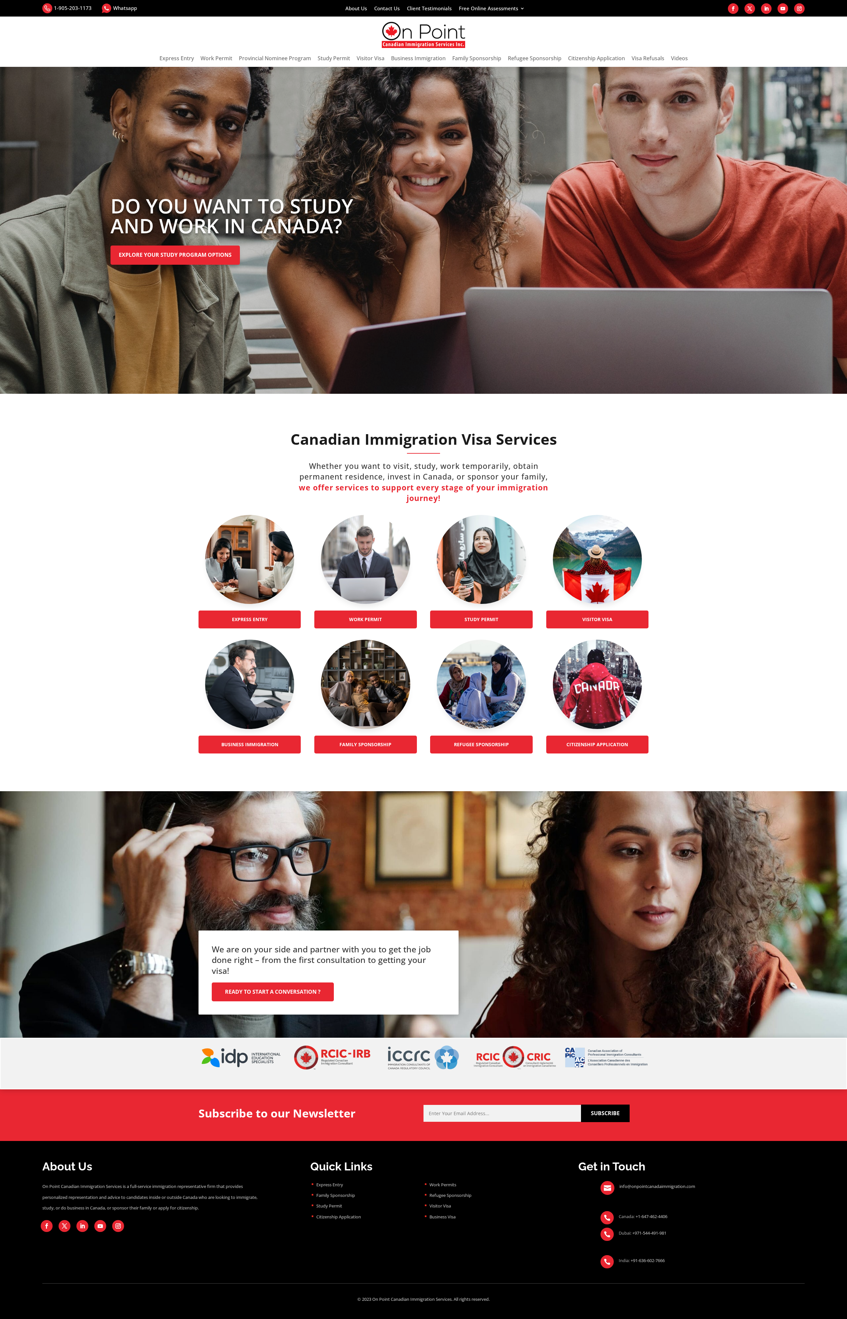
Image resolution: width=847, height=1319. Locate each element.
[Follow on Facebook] (733, 8)
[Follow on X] (749, 8)
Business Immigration (418, 58)
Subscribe (605, 1113)
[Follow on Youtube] (783, 8)
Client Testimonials (429, 9)
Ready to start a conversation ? (273, 991)
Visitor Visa (370, 58)
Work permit (365, 619)
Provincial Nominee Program (275, 58)
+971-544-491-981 (649, 1233)
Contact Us (387, 9)
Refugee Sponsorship (534, 58)
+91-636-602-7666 (648, 1260)
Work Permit (216, 58)
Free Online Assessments (488, 9)
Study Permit (334, 58)
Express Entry (176, 58)
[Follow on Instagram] (799, 8)
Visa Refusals (648, 58)
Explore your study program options (175, 254)
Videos (679, 58)
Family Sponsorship (476, 58)
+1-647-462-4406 (651, 1216)
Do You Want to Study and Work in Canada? (232, 215)
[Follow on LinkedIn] (766, 8)
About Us (356, 9)
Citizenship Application (596, 58)
